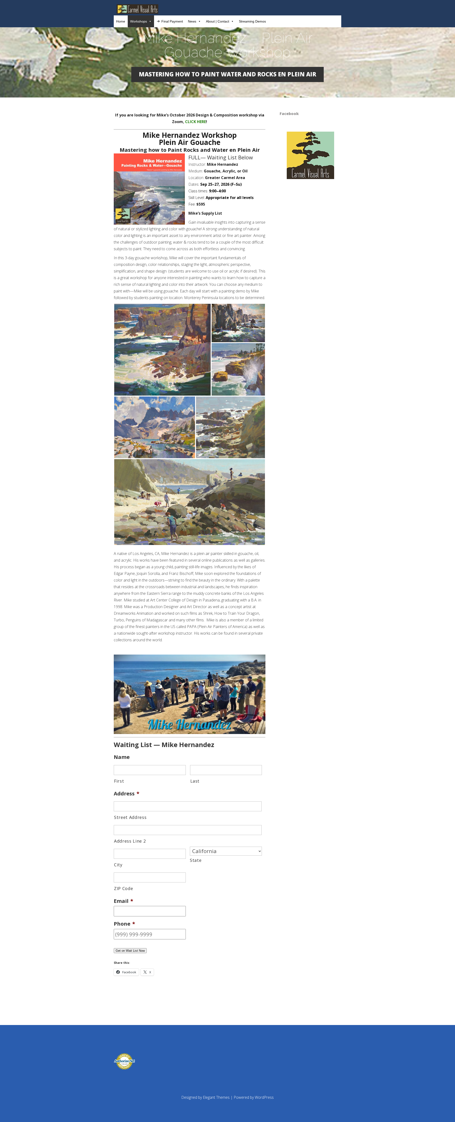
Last (195, 781)
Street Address (130, 817)
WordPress (264, 1097)
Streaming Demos (252, 21)
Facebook (289, 113)
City (118, 865)
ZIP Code (123, 888)
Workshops (138, 21)
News (192, 21)
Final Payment (172, 21)
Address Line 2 (130, 841)
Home (120, 21)
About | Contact (217, 21)
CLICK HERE (195, 121)
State (195, 860)
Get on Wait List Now (130, 950)
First (119, 781)
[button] (162, 349)
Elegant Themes (216, 1097)
